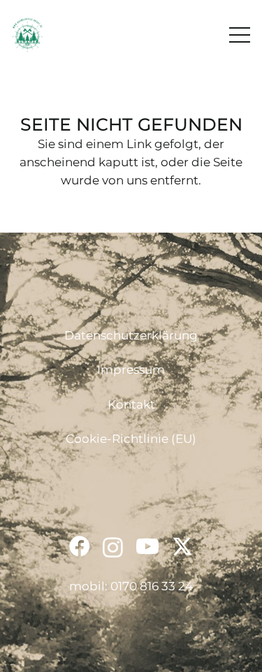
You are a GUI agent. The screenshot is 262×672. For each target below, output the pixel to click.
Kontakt (131, 404)
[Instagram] (113, 547)
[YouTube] (147, 546)
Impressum (131, 370)
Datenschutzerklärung (131, 335)
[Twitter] (182, 546)
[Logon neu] (27, 34)
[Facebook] (79, 546)
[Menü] (239, 34)
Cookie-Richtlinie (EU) (131, 439)
